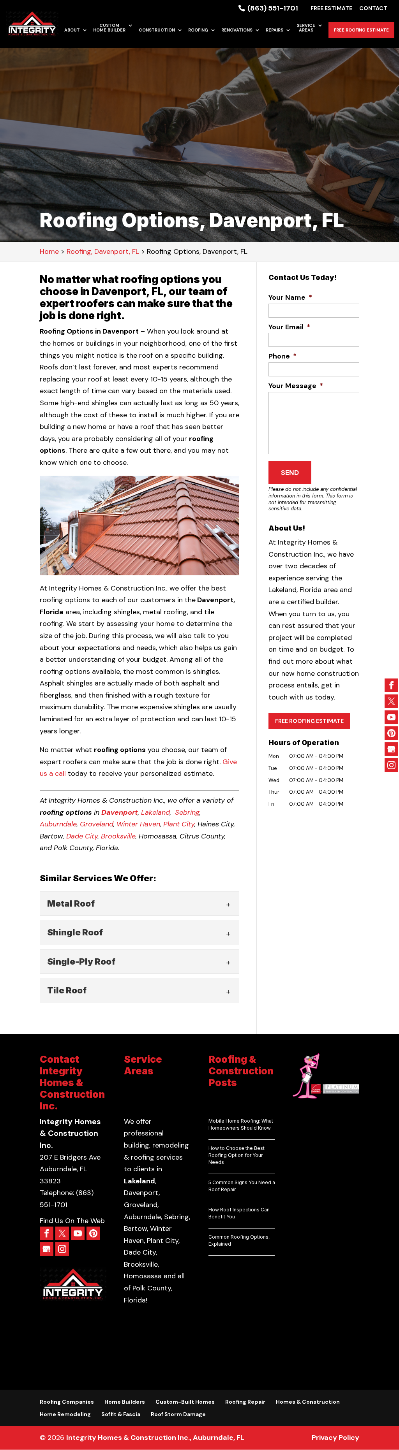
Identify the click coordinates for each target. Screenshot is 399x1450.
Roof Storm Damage (178, 1414)
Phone (282, 356)
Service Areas (306, 28)
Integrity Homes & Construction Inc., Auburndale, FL (155, 1437)
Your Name (290, 297)
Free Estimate (331, 8)
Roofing (198, 30)
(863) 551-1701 (272, 8)
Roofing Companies (67, 1401)
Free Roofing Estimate (361, 30)
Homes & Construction (308, 1401)
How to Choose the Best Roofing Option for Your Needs (236, 1155)
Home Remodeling (65, 1414)
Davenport (119, 812)
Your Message (295, 385)
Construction (157, 30)
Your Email (289, 327)
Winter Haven (138, 824)
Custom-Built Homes (185, 1401)
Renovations (236, 30)
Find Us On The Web (72, 1220)
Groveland (96, 824)
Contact (373, 8)
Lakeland (155, 812)
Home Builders (124, 1401)
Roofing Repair (245, 1401)
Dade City (82, 836)
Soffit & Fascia (120, 1414)
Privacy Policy (335, 1437)
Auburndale (58, 824)
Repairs (274, 30)
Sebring (187, 812)
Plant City (178, 824)
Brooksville (118, 836)
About (72, 30)
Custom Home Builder (109, 28)
